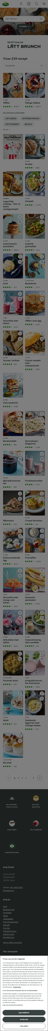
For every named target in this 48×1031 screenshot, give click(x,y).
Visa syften (24, 1026)
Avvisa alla (24, 1019)
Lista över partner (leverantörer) (13, 1005)
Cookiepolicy (17, 987)
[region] (24, 993)
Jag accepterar (24, 1013)
